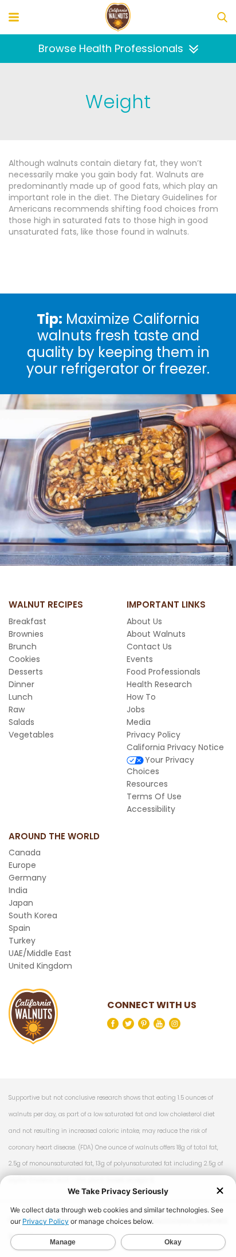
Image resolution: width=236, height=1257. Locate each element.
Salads (21, 722)
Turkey (22, 940)
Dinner (21, 684)
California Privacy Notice (175, 747)
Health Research (159, 684)
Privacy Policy (153, 734)
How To (141, 697)
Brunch (23, 646)
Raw (17, 709)
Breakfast (27, 621)
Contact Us (149, 646)
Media (139, 722)
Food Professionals (163, 671)
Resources (147, 784)
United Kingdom (40, 966)
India (18, 890)
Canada (25, 852)
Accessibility (151, 809)
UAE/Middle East (40, 953)
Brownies (26, 634)
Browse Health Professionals (110, 48)
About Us (144, 621)
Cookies (24, 659)
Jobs (136, 709)
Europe (22, 865)
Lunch (21, 697)
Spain (19, 928)
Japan (21, 903)
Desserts (26, 671)
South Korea (33, 915)
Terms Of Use (154, 796)
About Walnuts (156, 634)
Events (140, 659)
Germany (27, 877)
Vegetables (31, 734)
